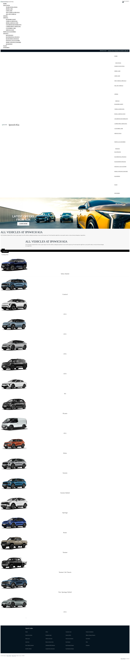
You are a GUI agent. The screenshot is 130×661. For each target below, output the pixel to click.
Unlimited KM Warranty (50, 645)
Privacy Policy (9, 655)
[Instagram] (29, 622)
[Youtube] (26, 617)
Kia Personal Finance (70, 645)
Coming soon (5, 251)
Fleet (87, 641)
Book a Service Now (49, 641)
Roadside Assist (48, 635)
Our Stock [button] (6, 5)
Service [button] (5, 17)
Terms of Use (14, 655)
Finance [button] (5, 33)
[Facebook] (25, 617)
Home (26, 631)
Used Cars (27, 641)
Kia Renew (88, 638)
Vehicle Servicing (49, 638)
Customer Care (68, 631)
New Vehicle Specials (29, 645)
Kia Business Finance (70, 648)
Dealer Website (123, 658)
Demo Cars (27, 638)
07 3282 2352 (125, 50)
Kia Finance (68, 641)
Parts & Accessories (69, 638)
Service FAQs (68, 635)
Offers (47, 631)
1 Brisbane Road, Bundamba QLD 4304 (115, 50)
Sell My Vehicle (28, 648)
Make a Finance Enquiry (90, 635)
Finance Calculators (89, 631)
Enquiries (88, 645)
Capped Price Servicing (50, 648)
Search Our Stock (28, 635)
